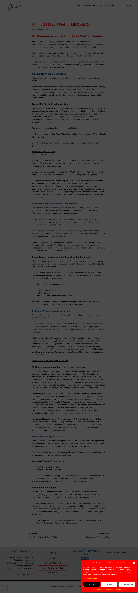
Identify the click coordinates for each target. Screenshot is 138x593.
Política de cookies (97, 589)
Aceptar (92, 584)
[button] (134, 563)
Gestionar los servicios (90, 578)
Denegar (109, 584)
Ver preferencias (127, 584)
